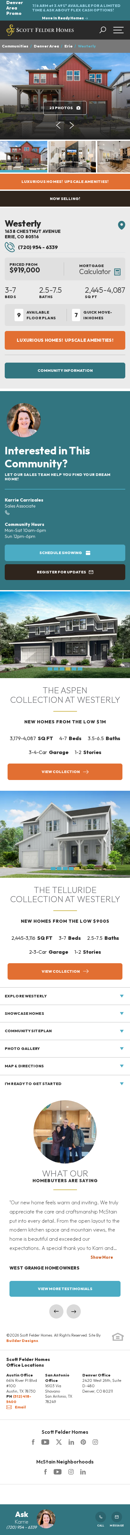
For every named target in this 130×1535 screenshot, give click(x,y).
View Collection (61, 771)
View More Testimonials (65, 1288)
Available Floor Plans (36, 315)
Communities (15, 46)
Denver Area (46, 46)
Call (100, 1525)
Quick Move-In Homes (93, 315)
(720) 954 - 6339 (38, 247)
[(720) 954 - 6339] (7, 512)
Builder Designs (22, 1340)
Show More (102, 1257)
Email (20, 1407)
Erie (68, 46)
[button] (105, 30)
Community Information (65, 370)
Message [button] (117, 1525)
